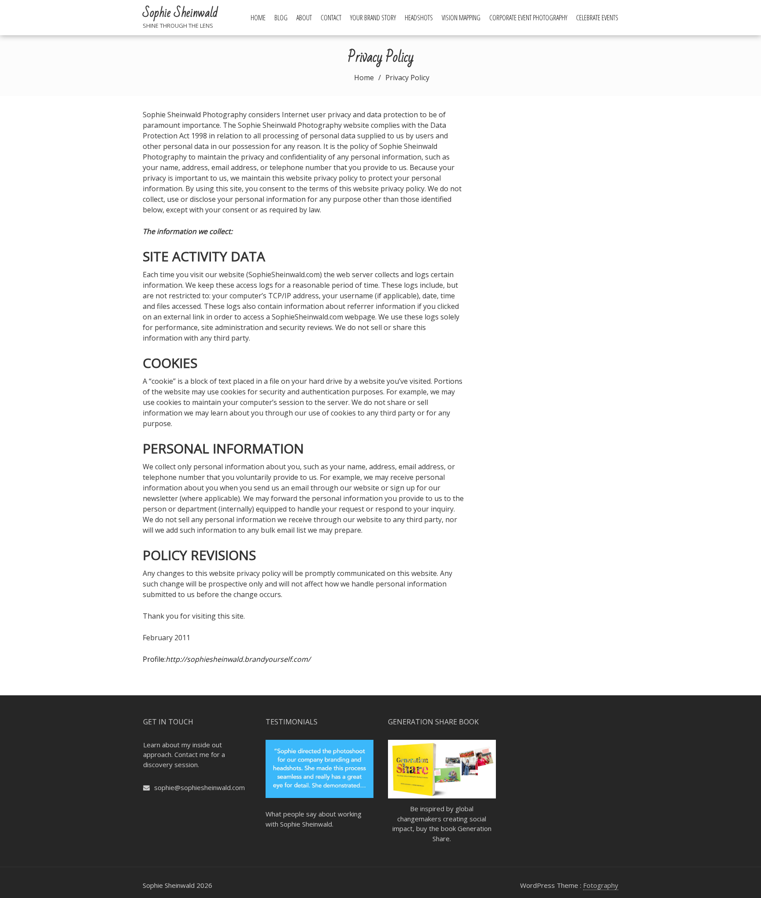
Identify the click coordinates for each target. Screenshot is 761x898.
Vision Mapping (461, 17)
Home (258, 17)
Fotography (600, 885)
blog (281, 17)
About (304, 17)
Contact (331, 17)
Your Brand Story (373, 17)
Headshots (419, 17)
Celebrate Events (597, 17)
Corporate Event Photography (528, 17)
